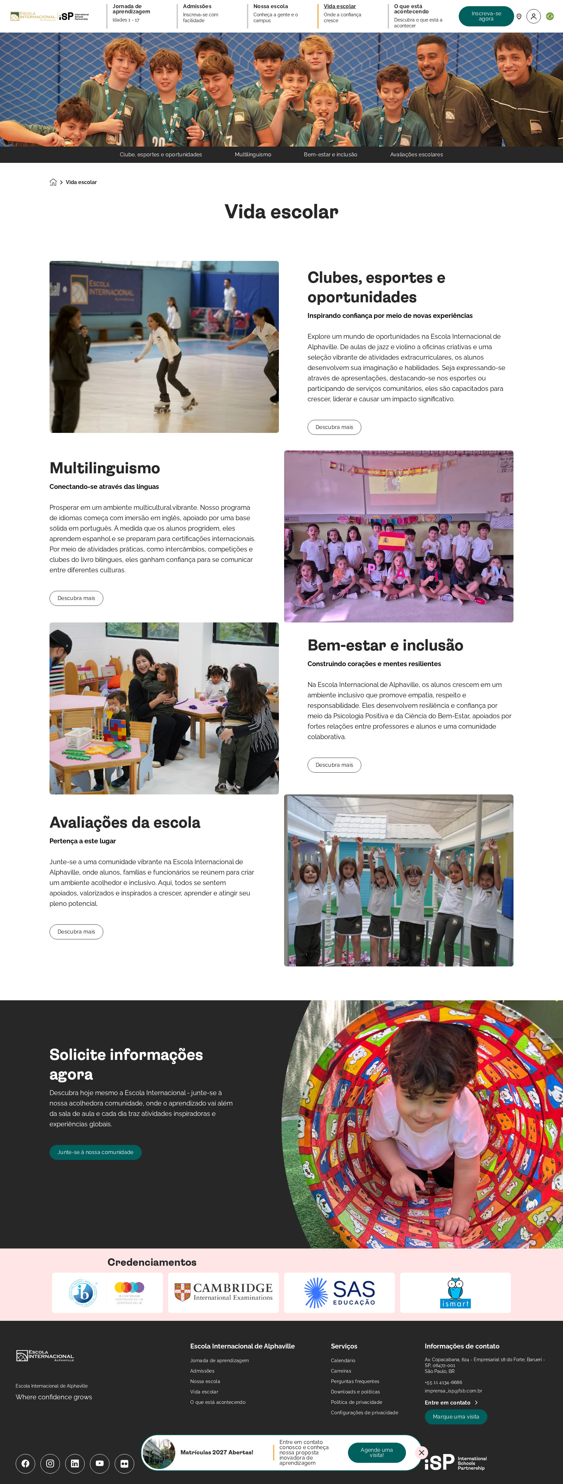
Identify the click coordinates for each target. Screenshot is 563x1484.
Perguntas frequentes (355, 1381)
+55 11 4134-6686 (443, 1382)
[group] (107, 1293)
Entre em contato (448, 1403)
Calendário (343, 1360)
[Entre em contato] (519, 16)
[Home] (49, 16)
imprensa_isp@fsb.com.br (453, 1390)
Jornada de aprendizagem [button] (132, 9)
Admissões (202, 1371)
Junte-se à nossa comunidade (96, 1152)
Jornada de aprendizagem (219, 1360)
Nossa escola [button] (270, 6)
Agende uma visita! (377, 1452)
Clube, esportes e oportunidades (161, 154)
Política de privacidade (356, 1402)
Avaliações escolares (416, 154)
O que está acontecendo (217, 1402)
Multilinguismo (253, 154)
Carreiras (341, 1371)
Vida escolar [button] (340, 6)
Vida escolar (204, 1391)
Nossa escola (205, 1381)
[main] (281, 758)
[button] (534, 16)
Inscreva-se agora (486, 16)
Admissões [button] (197, 6)
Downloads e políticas (355, 1391)
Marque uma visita (456, 1417)
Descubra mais (334, 427)
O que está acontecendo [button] (412, 9)
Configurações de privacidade (364, 1412)
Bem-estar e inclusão (330, 154)
